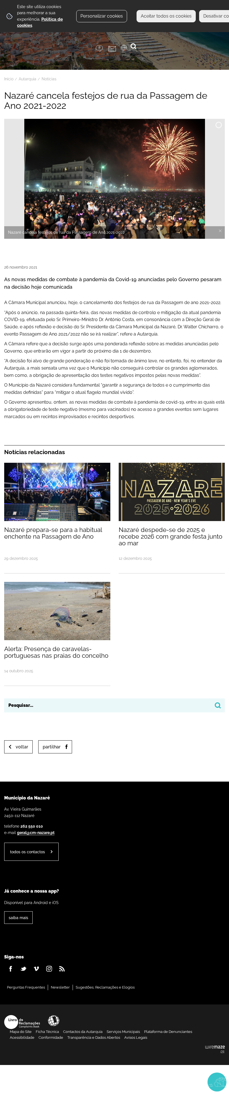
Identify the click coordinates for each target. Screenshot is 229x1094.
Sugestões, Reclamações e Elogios (105, 987)
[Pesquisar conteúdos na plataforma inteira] (218, 705)
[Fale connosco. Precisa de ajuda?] (165, 1082)
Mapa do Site (21, 1032)
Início (8, 79)
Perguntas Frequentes (26, 987)
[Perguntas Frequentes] (102, 48)
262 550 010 (31, 826)
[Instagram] (49, 968)
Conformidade (51, 1037)
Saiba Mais (18, 917)
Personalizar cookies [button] (101, 16)
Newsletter (60, 987)
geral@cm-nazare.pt (35, 832)
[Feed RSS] (62, 968)
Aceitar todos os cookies (166, 16)
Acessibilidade (53, 1020)
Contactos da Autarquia (82, 1032)
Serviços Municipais (123, 1032)
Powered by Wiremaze (215, 1049)
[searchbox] (114, 705)
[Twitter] (23, 968)
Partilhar (52, 747)
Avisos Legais (135, 1037)
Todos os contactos (27, 851)
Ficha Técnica (47, 1032)
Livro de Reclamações (22, 1022)
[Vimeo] (36, 968)
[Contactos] (114, 48)
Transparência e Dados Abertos (93, 1037)
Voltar (22, 747)
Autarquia (27, 79)
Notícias (49, 79)
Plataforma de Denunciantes (168, 1032)
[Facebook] (10, 968)
